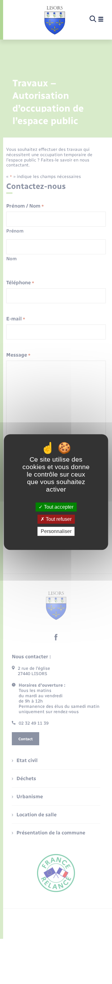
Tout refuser (58, 519)
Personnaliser (56, 531)
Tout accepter (58, 507)
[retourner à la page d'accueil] (54, 19)
